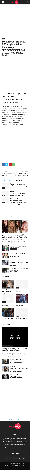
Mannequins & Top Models (7, 345)
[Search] (28, 2)
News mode (13, 265)
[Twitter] (6, 164)
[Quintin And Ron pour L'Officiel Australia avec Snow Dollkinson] (5, 361)
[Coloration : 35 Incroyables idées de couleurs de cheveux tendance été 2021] (15, 226)
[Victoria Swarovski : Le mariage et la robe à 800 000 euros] (5, 270)
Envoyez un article (6, 463)
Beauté (3, 232)
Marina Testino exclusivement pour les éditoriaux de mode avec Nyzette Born (19, 368)
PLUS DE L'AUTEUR (20, 180)
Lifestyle (3, 302)
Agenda (7, 37)
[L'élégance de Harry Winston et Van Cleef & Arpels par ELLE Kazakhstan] (5, 376)
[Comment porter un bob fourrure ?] (8, 312)
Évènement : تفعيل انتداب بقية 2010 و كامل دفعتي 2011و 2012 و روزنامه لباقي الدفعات (19, 193)
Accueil (3, 37)
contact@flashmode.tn (19, 448)
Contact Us (23, 465)
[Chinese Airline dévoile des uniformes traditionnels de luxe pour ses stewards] (5, 262)
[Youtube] (23, 458)
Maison (17, 287)
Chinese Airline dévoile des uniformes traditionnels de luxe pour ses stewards (19, 262)
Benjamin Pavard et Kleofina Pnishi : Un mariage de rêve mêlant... (8, 291)
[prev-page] (2, 208)
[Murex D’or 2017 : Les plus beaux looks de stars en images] (5, 248)
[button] (2, 2)
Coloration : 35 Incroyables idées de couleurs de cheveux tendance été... (14, 236)
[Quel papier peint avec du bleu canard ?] (22, 284)
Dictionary (11, 465)
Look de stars (13, 249)
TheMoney (17, 465)
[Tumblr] (15, 458)
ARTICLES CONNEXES (8, 180)
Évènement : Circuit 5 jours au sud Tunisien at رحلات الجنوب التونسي (18, 185)
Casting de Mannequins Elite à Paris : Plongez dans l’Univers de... (15, 349)
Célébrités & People (15, 256)
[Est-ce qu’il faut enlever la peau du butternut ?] (22, 312)
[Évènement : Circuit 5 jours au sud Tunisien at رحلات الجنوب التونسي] (5, 186)
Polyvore (6, 465)
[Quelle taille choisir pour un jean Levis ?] (22, 298)
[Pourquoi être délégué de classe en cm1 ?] (8, 298)
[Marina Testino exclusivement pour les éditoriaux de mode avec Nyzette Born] (5, 369)
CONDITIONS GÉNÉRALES (16, 463)
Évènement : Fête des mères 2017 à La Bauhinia (21, 174)
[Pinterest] (10, 164)
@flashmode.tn (15, 419)
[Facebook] (3, 164)
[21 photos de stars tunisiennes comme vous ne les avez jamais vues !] (5, 255)
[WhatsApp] (13, 164)
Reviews (25, 463)
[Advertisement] (15, 20)
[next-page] (5, 208)
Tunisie (12, 37)
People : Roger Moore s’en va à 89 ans (8, 174)
